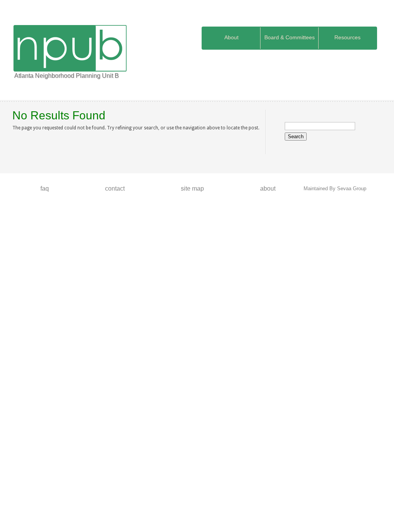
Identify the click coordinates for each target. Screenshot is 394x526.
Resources (347, 37)
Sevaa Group (351, 188)
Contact (115, 188)
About (231, 37)
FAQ (44, 188)
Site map (192, 188)
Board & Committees (289, 37)
